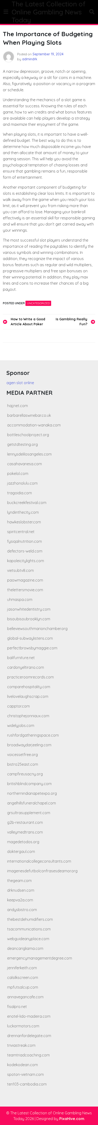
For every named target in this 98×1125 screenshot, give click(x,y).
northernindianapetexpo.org (32, 793)
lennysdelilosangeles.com (29, 454)
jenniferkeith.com (22, 967)
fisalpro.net (17, 1006)
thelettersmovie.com (25, 589)
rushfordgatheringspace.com (33, 735)
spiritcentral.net (20, 531)
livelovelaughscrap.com (27, 696)
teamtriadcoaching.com (28, 1055)
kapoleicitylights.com (25, 560)
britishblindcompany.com (29, 783)
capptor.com (18, 706)
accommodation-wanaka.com (34, 425)
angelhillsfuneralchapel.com (31, 803)
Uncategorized (38, 303)
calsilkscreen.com (22, 977)
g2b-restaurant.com (25, 822)
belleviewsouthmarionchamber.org (37, 628)
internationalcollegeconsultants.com (39, 861)
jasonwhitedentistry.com (28, 609)
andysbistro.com (22, 909)
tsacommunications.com (29, 929)
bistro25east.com (22, 764)
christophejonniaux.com (28, 715)
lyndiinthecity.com (23, 512)
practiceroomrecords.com (30, 677)
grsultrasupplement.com (28, 812)
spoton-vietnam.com (25, 1074)
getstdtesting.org (22, 444)
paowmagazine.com (25, 580)
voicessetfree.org (22, 754)
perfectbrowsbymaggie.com (32, 648)
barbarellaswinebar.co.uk (29, 415)
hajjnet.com (17, 405)
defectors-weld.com (24, 551)
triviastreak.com (21, 1045)
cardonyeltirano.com (25, 667)
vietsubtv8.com (20, 570)
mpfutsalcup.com (22, 987)
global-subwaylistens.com (30, 638)
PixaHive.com (71, 1118)
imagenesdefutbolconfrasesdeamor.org (42, 871)
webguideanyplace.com (28, 938)
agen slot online (20, 382)
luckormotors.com (23, 1026)
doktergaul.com (21, 851)
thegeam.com (19, 880)
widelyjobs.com (20, 725)
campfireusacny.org (25, 774)
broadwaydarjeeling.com (29, 745)
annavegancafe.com (25, 997)
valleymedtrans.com (25, 832)
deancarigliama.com (25, 948)
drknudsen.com (20, 890)
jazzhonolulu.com (22, 483)
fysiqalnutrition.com (24, 541)
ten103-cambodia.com (27, 1084)
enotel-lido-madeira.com (28, 1016)
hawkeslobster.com (24, 522)
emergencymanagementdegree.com (39, 958)
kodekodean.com (22, 1064)
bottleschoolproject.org (28, 434)
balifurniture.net (21, 657)
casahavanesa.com (24, 463)
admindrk (29, 59)
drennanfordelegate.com (29, 1035)
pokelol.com (17, 473)
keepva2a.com (20, 900)
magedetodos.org (23, 841)
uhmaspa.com (19, 599)
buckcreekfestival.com (26, 502)
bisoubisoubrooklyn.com (28, 619)
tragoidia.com (19, 493)
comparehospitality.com (28, 686)
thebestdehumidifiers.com (30, 919)
